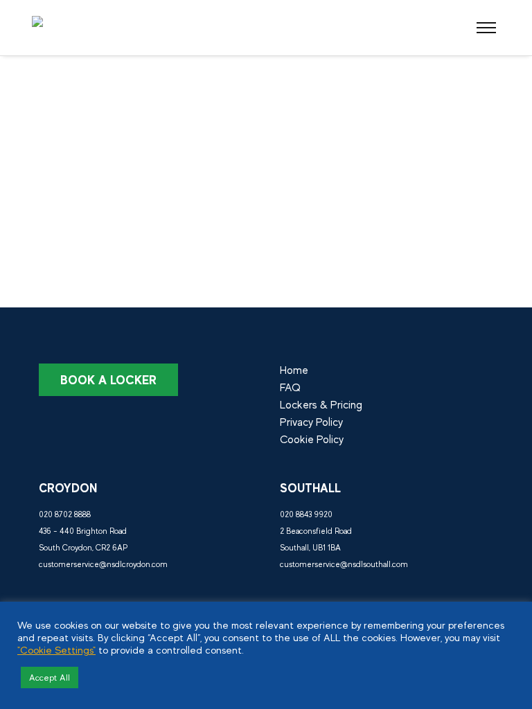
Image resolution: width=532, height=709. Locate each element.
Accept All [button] (49, 677)
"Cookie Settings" (56, 650)
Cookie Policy (312, 439)
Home (294, 370)
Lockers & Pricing (321, 405)
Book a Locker (108, 380)
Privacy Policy (311, 422)
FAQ (290, 388)
